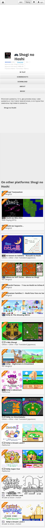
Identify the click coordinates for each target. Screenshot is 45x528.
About (22, 86)
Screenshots (22, 77)
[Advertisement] (22, 27)
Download (22, 82)
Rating (28, 2)
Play (23, 72)
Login (41, 2)
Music (22, 91)
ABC (21, 2)
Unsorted (20, 62)
